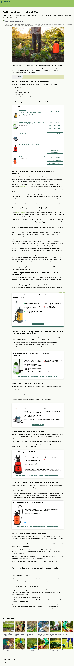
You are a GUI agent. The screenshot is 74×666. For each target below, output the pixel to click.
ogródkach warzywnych (23, 186)
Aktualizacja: (18, 21)
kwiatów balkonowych (22, 589)
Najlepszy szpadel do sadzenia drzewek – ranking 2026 (19, 650)
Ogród (28, 4)
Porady (57, 4)
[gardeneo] (6, 1)
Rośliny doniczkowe (6, 4)
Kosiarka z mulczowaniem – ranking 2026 (55, 634)
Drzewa (34, 4)
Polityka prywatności (16, 659)
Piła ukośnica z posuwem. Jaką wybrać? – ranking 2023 (43, 634)
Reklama (2, 659)
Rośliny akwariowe (18, 4)
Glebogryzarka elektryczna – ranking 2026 (19, 634)
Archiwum (10, 659)
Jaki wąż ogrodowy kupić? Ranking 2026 (54, 650)
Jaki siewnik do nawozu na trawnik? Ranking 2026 (31, 634)
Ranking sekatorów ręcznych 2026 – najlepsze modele (7, 650)
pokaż (20, 76)
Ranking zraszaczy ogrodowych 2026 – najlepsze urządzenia (31, 650)
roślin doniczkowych (20, 212)
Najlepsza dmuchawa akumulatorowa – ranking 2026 (42, 650)
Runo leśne (49, 4)
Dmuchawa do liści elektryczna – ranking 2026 (66, 634)
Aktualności (65, 4)
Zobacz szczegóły (22, 115)
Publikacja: (9, 21)
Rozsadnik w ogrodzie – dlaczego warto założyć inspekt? (8, 634)
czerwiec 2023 (17, 612)
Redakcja (6, 659)
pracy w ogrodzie (50, 563)
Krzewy (41, 4)
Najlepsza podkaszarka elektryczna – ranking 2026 (67, 650)
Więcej (25, 320)
